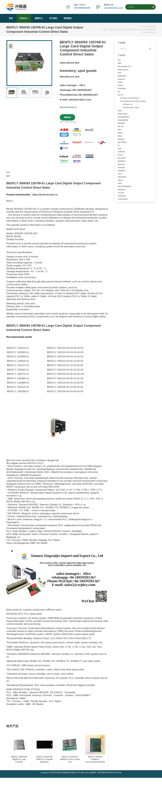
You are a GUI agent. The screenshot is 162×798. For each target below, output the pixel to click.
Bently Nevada (70, 122)
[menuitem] (10, 18)
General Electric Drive (131, 107)
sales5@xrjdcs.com (113, 8)
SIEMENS (121, 171)
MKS (119, 130)
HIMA (120, 111)
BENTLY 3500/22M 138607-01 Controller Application (44, 759)
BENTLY (9, 201)
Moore (120, 136)
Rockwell (121, 164)
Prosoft (120, 155)
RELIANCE (122, 158)
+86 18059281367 (82, 8)
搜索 (150, 48)
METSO (121, 126)
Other (120, 149)
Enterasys (121, 79)
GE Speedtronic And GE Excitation (133, 101)
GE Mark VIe (127, 104)
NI (118, 145)
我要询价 (67, 117)
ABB (119, 63)
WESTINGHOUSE (124, 186)
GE (119, 92)
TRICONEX (122, 177)
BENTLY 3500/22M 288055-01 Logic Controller (19, 759)
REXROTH (122, 161)
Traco (120, 174)
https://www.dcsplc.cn (68, 107)
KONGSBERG (123, 120)
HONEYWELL (123, 114)
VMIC (120, 183)
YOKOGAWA (123, 199)
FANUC (120, 85)
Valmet (120, 180)
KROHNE (121, 123)
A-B (119, 60)
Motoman (121, 139)
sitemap (118, 772)
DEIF (120, 73)
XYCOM (121, 193)
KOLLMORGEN (123, 117)
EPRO (120, 82)
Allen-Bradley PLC (124, 66)
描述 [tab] (8, 176)
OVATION (121, 152)
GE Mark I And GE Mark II (130, 98)
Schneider (121, 167)
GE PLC (121, 95)
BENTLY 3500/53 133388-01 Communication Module (95, 759)
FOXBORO (122, 89)
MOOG (120, 133)
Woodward (121, 190)
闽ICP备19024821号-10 (106, 772)
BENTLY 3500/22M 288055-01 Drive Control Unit (70, 759)
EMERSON (122, 76)
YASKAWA (122, 196)
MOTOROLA (122, 142)
